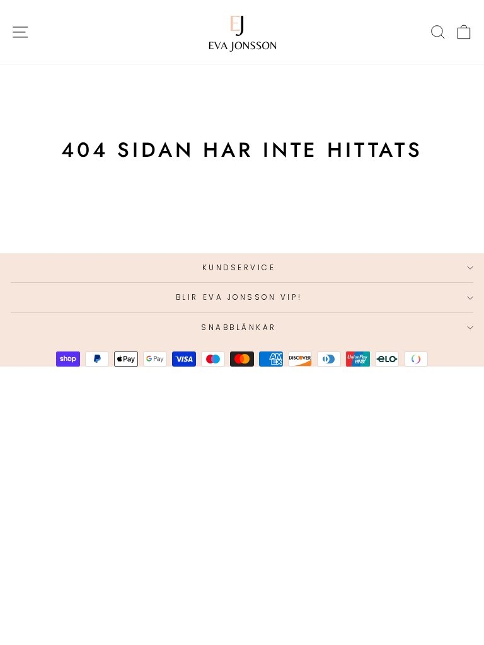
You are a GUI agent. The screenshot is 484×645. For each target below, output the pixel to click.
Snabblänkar (239, 327)
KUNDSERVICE (239, 268)
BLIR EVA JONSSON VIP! (239, 297)
